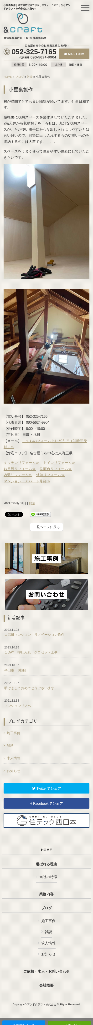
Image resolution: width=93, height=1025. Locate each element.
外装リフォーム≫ (50, 475)
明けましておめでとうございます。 (31, 685)
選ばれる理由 (46, 864)
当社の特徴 (48, 877)
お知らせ (13, 771)
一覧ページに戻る (46, 527)
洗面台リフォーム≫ (56, 469)
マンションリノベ (17, 703)
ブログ (19, 77)
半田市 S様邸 (15, 668)
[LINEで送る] (40, 514)
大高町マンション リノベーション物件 (34, 632)
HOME (8, 77)
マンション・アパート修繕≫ (27, 481)
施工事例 (13, 733)
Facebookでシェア (47, 803)
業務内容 (46, 894)
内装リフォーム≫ (18, 475)
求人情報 (13, 758)
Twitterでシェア (48, 788)
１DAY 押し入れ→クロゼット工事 (30, 650)
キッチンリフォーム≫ (21, 463)
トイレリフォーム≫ (59, 463)
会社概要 (46, 985)
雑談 (30, 77)
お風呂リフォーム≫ (20, 469)
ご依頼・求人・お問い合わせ (46, 971)
